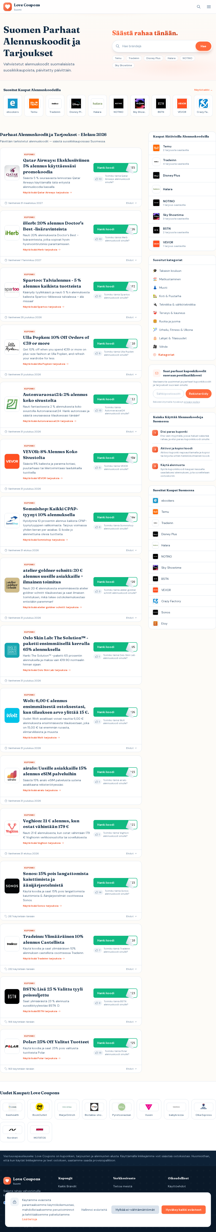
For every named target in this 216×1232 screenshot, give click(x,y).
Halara (172, 58)
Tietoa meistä (122, 1186)
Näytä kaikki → (203, 90)
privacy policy (192, 401)
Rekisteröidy (198, 394)
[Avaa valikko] (209, 7)
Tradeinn (134, 58)
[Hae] (198, 7)
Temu (118, 58)
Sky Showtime (123, 65)
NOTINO (187, 58)
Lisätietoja (29, 1219)
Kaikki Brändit (67, 1186)
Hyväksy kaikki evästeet (183, 1210)
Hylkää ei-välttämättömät (135, 1210)
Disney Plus (153, 58)
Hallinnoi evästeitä (94, 1210)
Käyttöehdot (177, 1186)
